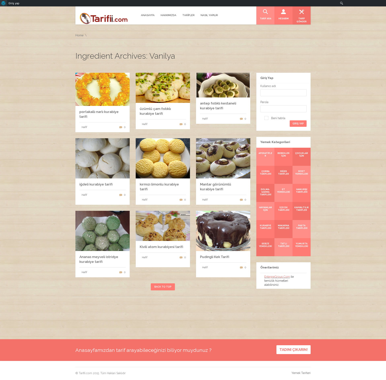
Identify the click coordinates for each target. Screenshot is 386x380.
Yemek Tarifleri (301, 373)
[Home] (103, 18)
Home (79, 35)
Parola (264, 102)
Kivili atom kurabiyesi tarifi (161, 247)
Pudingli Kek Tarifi (214, 257)
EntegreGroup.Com (277, 276)
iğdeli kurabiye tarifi (96, 184)
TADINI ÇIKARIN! (293, 349)
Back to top (162, 286)
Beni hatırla (277, 118)
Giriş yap (13, 3)
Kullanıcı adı (268, 86)
